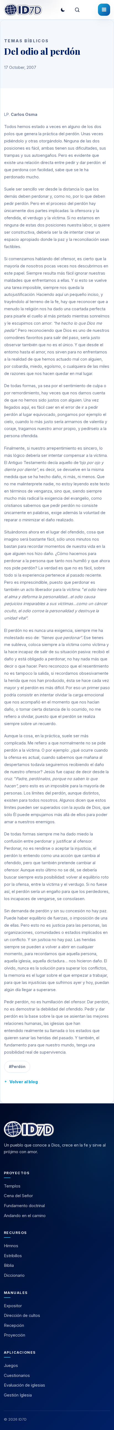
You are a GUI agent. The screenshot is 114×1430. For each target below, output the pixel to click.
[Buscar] (77, 9)
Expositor (13, 1305)
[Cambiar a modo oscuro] (62, 9)
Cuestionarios (17, 1375)
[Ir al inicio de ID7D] (23, 10)
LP (6, 114)
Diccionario (14, 1275)
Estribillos (13, 1255)
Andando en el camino (25, 1215)
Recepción (14, 1325)
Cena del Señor (18, 1195)
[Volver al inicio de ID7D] (57, 1129)
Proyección (14, 1335)
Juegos (11, 1365)
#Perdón (17, 1066)
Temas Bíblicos (26, 40)
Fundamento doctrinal (24, 1205)
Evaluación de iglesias (24, 1385)
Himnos (11, 1245)
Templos (12, 1186)
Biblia (9, 1265)
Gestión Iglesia (18, 1395)
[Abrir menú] (104, 10)
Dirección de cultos (22, 1315)
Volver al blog (23, 1081)
